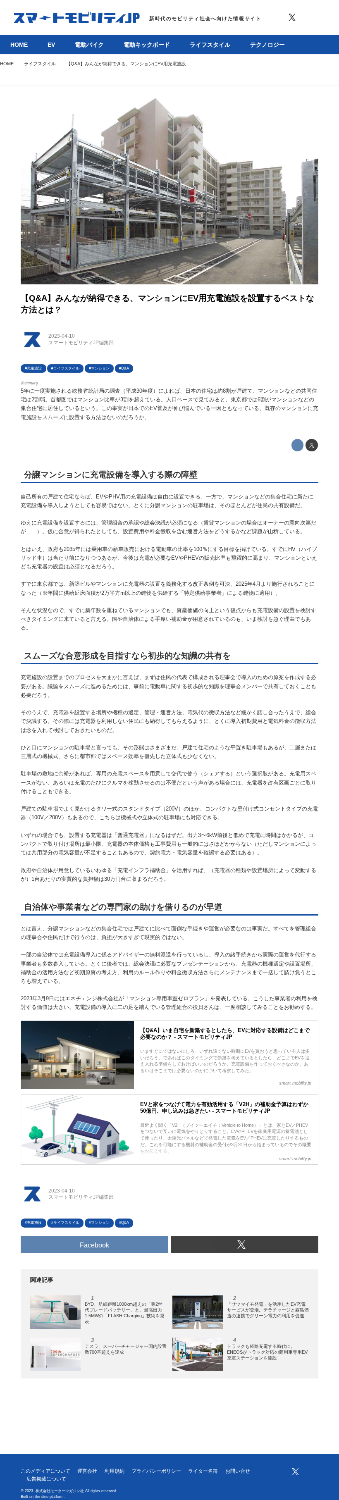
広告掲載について (46, 1479)
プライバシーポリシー (156, 1471)
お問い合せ (237, 1471)
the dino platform (49, 1497)
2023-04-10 (61, 336)
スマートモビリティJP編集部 (81, 343)
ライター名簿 (203, 1471)
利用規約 (114, 1471)
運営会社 (87, 1471)
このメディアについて (45, 1471)
